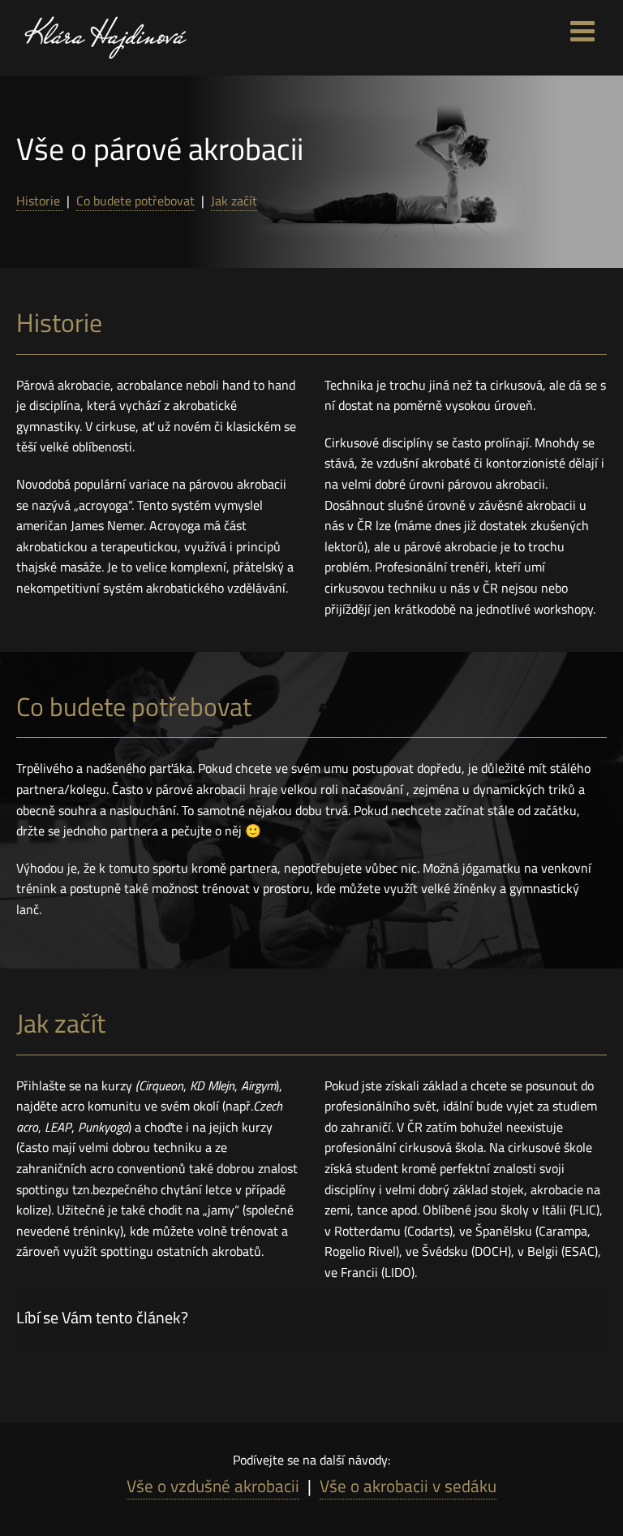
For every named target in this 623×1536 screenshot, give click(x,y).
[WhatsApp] (522, 1316)
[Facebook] (487, 1316)
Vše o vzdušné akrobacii (213, 1486)
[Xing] (556, 1316)
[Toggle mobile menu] (584, 30)
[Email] (590, 1316)
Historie (39, 200)
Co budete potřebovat (135, 200)
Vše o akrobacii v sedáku (408, 1486)
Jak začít (234, 200)
